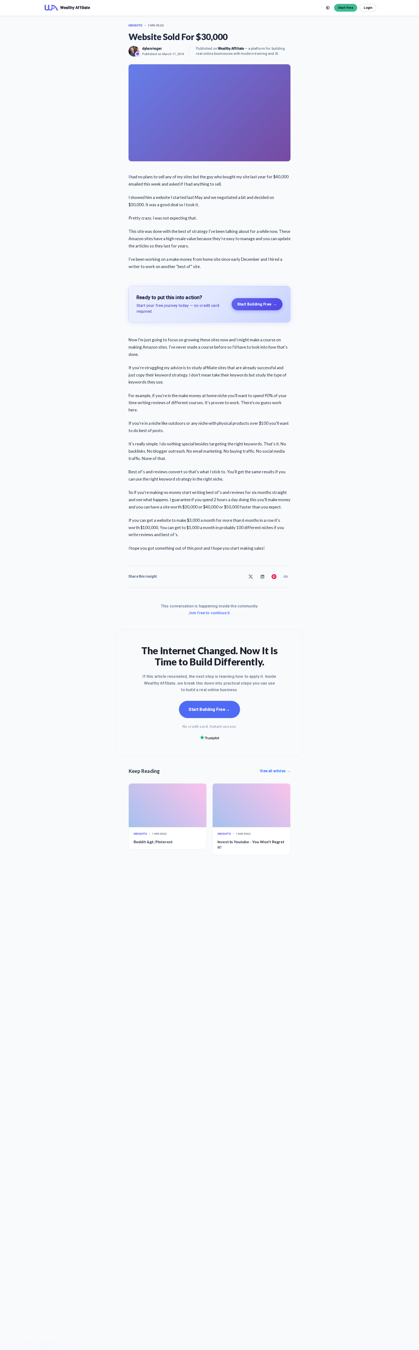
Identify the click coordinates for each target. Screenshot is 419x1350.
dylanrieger (152, 48)
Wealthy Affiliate (231, 48)
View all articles (275, 771)
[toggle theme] (328, 8)
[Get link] (285, 576)
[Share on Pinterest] (274, 576)
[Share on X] (251, 576)
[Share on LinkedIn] (262, 576)
